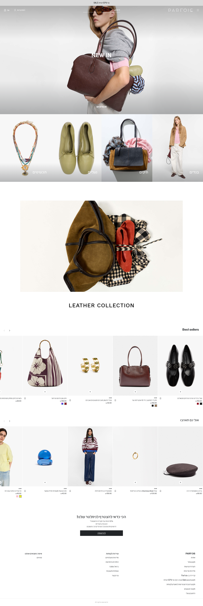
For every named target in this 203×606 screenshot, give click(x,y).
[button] (160, 398)
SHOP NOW (101, 107)
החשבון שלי (190, 593)
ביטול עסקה (114, 567)
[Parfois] (180, 10)
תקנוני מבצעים (189, 589)
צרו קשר (115, 576)
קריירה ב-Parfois (188, 576)
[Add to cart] (180, 391)
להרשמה (101, 533)
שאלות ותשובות (112, 571)
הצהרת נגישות (189, 567)
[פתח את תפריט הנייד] (197, 10)
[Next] (9, 330)
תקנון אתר (191, 562)
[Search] (122, 10)
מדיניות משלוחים (112, 558)
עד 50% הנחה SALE (102, 3)
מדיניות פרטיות (189, 571)
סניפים (39, 558)
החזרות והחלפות (112, 562)
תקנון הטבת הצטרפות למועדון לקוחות (181, 584)
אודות (193, 558)
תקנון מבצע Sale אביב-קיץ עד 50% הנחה (179, 580)
